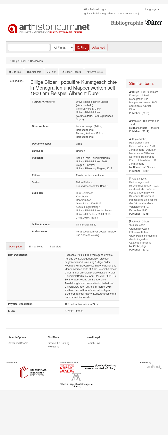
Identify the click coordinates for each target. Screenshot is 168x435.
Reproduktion (83, 200)
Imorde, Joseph (84, 126)
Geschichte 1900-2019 (88, 203)
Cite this (16, 71)
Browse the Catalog (58, 343)
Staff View (55, 246)
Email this (35, 71)
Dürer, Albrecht (84, 193)
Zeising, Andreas (85, 133)
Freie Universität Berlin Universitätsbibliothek (88, 110)
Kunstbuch (82, 196)
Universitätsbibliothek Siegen (92, 101)
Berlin (94, 217)
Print (53, 71)
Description (15, 246)
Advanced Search (18, 343)
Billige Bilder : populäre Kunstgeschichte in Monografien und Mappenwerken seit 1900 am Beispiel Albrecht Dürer (143, 100)
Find (83, 47)
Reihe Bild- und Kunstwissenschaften (88, 183)
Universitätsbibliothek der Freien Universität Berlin (94, 211)
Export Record (73, 71)
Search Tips (93, 343)
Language (151, 9)
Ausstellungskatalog (87, 206)
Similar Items (36, 246)
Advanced (98, 47)
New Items (53, 346)
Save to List (96, 71)
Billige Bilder (19, 61)
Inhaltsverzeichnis (86, 224)
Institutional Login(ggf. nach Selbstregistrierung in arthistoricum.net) (111, 11)
